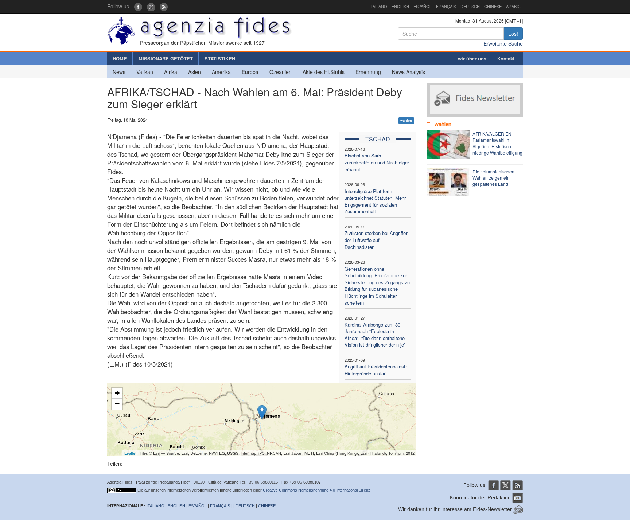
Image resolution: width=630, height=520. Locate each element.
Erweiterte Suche (503, 43)
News (119, 71)
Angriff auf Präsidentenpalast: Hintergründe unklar (376, 370)
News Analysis (408, 71)
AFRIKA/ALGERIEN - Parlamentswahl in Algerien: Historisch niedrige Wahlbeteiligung (497, 142)
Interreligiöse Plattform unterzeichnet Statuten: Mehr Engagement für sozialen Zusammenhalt (375, 201)
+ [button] (117, 393)
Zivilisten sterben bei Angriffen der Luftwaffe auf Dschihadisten (376, 240)
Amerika (221, 71)
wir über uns (472, 58)
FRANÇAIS (446, 6)
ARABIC (513, 6)
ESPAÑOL (422, 6)
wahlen (406, 120)
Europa (250, 71)
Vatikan (144, 71)
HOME (120, 58)
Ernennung (368, 71)
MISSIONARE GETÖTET (166, 58)
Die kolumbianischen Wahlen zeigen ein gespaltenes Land (493, 177)
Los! (513, 33)
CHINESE (493, 6)
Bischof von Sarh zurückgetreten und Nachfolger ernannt (377, 162)
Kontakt (505, 58)
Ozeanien (280, 71)
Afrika (170, 71)
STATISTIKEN (220, 58)
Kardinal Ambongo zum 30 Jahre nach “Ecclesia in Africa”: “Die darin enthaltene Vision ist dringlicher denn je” (375, 334)
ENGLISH (400, 6)
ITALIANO (378, 6)
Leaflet (130, 453)
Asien (194, 71)
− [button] (117, 403)
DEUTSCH (470, 6)
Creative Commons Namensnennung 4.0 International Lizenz (316, 490)
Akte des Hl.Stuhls (324, 71)
